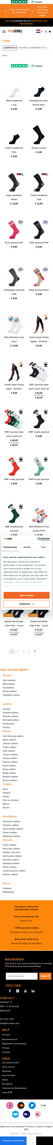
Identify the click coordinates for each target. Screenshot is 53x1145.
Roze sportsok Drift (14, 242)
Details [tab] (27, 547)
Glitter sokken (10, 867)
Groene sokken (10, 754)
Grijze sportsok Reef (38, 242)
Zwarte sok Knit (39, 148)
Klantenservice (9, 1039)
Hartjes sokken (10, 874)
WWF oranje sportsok (14, 479)
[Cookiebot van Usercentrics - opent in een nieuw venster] (38, 539)
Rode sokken (9, 769)
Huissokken (8, 688)
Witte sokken (9, 740)
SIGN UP (45, 976)
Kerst (5, 789)
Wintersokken (10, 691)
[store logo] (15, 31)
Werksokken (9, 684)
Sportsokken (9, 680)
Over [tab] (43, 547)
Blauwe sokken (10, 777)
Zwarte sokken (10, 743)
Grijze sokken (10, 747)
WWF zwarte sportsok (39, 432)
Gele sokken (9, 751)
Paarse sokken (10, 762)
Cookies (6, 1052)
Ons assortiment (10, 1063)
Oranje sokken (10, 758)
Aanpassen (24, 603)
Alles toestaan (26, 595)
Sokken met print (11, 852)
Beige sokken (9, 773)
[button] (39, 31)
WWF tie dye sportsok (39, 479)
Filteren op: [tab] (10, 48)
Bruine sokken (10, 780)
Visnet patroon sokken (14, 871)
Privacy (6, 1048)
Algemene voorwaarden (14, 1044)
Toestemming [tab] (10, 547)
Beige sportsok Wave (39, 290)
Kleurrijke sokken (11, 849)
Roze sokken (9, 765)
